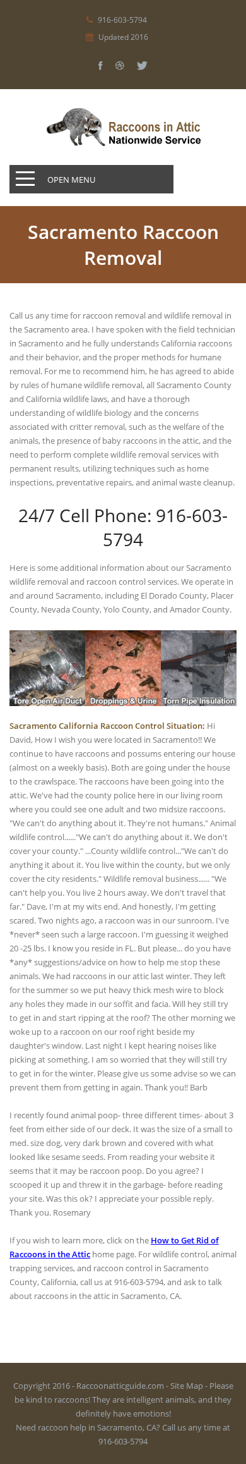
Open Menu (71, 179)
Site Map (186, 1385)
